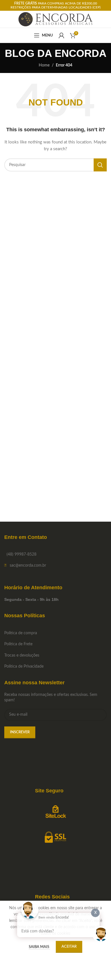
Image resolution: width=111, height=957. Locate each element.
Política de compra (20, 633)
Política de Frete (18, 644)
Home (44, 65)
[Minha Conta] (61, 35)
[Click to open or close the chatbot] (101, 934)
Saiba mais (39, 947)
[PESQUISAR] (100, 164)
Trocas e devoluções (21, 655)
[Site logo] (55, 19)
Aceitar (69, 947)
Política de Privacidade (24, 666)
